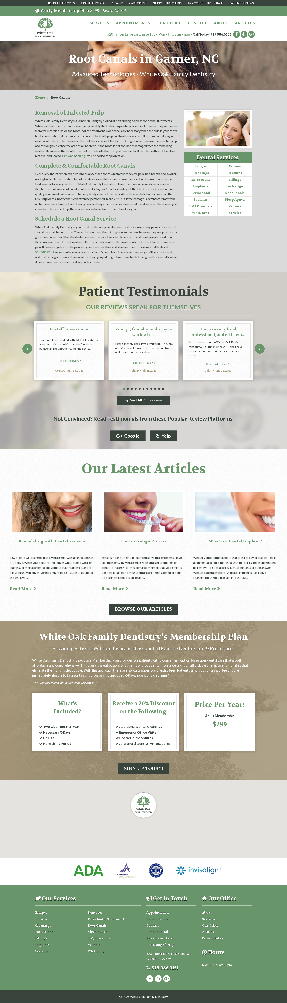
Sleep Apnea (235, 200)
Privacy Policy (213, 938)
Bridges (200, 166)
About (221, 23)
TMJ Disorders (200, 206)
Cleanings (201, 173)
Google (131, 436)
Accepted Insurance (207, 3)
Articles (245, 23)
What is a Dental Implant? (235, 541)
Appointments (133, 23)
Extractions (200, 180)
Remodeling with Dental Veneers (52, 541)
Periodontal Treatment (106, 919)
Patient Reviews (241, 3)
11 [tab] (163, 389)
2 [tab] (128, 389)
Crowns (235, 166)
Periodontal (200, 193)
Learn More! (114, 10)
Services (99, 23)
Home (40, 97)
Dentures (234, 173)
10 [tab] (159, 389)
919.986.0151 (221, 34)
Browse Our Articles (143, 609)
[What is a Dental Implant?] (235, 512)
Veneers (234, 206)
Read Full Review (69, 361)
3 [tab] (132, 389)
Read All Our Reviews (145, 400)
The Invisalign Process (144, 541)
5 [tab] (139, 389)
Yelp (165, 436)
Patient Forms (64, 3)
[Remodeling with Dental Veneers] (52, 512)
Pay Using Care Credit (130, 3)
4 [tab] (135, 389)
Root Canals (234, 193)
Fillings (234, 180)
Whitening (200, 213)
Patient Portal (94, 3)
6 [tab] (143, 389)
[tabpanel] (69, 350)
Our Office (168, 23)
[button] (143, 805)
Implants (200, 186)
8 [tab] (151, 389)
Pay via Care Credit (161, 938)
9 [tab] (155, 389)
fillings (82, 156)
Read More (22, 589)
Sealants (201, 200)
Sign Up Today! (143, 768)
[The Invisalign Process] (143, 512)
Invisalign (234, 186)
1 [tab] (124, 389)
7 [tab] (147, 389)
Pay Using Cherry (170, 3)
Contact (197, 23)
